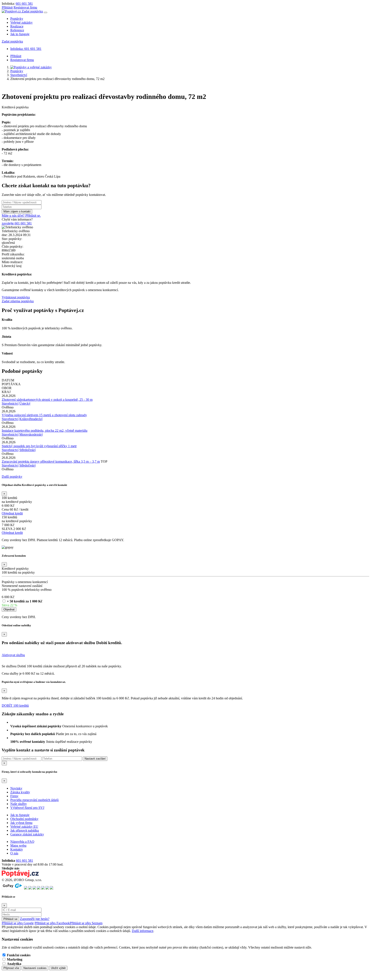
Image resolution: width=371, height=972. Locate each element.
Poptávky (16, 18)
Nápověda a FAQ (22, 841)
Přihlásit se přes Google (18, 923)
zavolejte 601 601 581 (17, 223)
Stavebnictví (18, 75)
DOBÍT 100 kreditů (15, 705)
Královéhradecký (31, 419)
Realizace (16, 26)
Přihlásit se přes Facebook (52, 923)
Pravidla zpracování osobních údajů (34, 800)
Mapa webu (18, 845)
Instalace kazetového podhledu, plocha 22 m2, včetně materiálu (44, 430)
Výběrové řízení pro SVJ (27, 807)
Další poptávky (12, 476)
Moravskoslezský (31, 434)
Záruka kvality (20, 792)
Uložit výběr (58, 968)
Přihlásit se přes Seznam (86, 923)
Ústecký (24, 403)
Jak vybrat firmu (21, 823)
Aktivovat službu (13, 655)
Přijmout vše (11, 968)
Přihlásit (7, 7)
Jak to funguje (19, 34)
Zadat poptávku (32, 11)
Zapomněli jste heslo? (34, 919)
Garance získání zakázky (27, 834)
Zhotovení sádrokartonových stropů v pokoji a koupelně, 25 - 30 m (47, 399)
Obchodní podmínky (24, 819)
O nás (14, 853)
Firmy (14, 796)
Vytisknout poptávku (16, 297)
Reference (17, 30)
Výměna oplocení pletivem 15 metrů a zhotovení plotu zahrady (44, 415)
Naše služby (18, 804)
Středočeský (27, 450)
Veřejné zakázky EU (24, 826)
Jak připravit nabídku (24, 830)
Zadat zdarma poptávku (18, 301)
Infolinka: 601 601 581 (25, 49)
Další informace (142, 931)
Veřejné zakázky (21, 22)
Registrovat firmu (25, 7)
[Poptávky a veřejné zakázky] (31, 67)
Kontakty (16, 849)
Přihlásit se (10, 919)
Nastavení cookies (35, 968)
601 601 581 (24, 3)
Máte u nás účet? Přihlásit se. (21, 215)
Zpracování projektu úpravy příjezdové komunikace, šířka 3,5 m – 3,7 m (51, 461)
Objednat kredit (12, 513)
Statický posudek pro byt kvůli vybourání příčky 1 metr (39, 446)
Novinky (16, 788)
